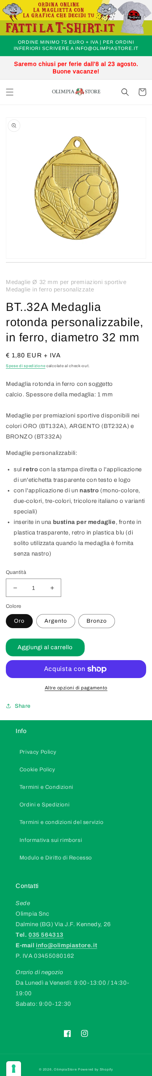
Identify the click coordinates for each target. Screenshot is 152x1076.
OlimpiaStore (65, 1069)
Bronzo (97, 621)
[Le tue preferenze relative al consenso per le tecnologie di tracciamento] (13, 1068)
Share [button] (23, 706)
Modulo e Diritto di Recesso (55, 858)
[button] (9, 92)
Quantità (16, 572)
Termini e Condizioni (46, 787)
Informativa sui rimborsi (50, 840)
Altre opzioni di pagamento (76, 688)
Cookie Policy (37, 769)
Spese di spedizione (25, 366)
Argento (55, 621)
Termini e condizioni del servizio (61, 822)
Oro (19, 621)
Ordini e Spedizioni (44, 805)
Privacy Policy (37, 752)
